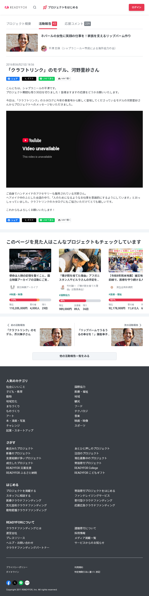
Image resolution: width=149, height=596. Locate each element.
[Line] (21, 582)
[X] (14, 582)
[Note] (27, 582)
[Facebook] (8, 582)
